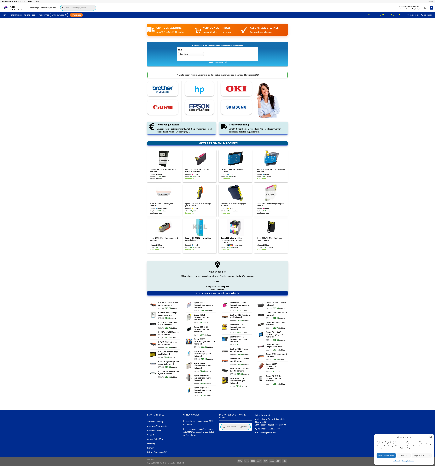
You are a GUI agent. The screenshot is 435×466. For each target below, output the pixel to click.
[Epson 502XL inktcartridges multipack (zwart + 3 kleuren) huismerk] (235, 227)
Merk (180, 50)
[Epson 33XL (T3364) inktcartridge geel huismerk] (199, 192)
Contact (430, 2)
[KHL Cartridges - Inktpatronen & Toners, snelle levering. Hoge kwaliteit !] (13, 8)
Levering (151, 443)
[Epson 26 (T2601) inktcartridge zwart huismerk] (164, 227)
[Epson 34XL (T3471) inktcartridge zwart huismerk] (271, 227)
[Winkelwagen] (431, 8)
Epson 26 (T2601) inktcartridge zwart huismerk (164, 239)
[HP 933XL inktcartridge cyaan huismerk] (235, 158)
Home (5, 15)
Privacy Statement (408, 461)
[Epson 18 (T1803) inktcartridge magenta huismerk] (199, 158)
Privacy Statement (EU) (157, 452)
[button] (430, 437)
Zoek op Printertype (40, 15)
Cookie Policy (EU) (155, 439)
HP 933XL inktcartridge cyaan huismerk (232, 170)
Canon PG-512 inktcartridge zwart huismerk (163, 170)
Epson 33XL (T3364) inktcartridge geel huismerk (198, 205)
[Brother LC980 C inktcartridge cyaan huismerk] (271, 158)
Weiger (404, 455)
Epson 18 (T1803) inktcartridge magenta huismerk (197, 170)
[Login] (425, 7)
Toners (27, 15)
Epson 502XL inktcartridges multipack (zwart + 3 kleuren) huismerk (232, 240)
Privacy (150, 448)
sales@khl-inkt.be (268, 433)
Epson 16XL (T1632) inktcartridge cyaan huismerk (198, 239)
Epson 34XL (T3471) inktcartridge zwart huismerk (269, 239)
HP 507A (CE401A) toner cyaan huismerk (161, 205)
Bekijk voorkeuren (421, 455)
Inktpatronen (16, 15)
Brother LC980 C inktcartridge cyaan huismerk (271, 170)
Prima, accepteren (386, 455)
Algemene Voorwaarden (157, 426)
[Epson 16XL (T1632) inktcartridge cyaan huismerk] (199, 227)
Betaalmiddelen (154, 430)
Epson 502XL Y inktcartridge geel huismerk (233, 205)
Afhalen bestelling (155, 422)
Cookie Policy (397, 461)
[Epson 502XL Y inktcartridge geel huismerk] (235, 192)
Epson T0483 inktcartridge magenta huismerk (270, 205)
